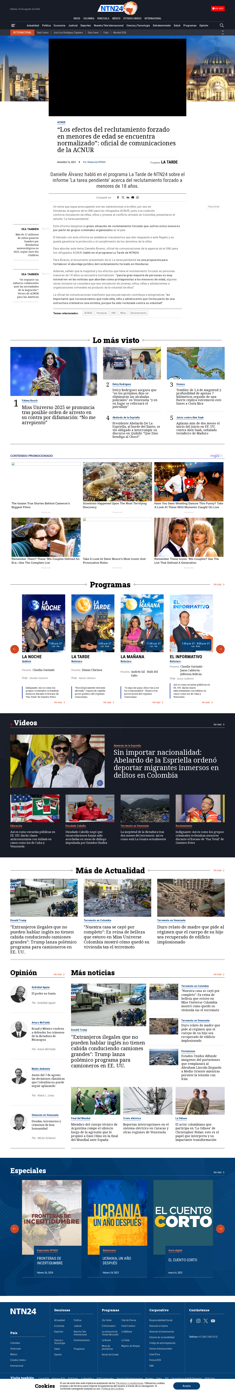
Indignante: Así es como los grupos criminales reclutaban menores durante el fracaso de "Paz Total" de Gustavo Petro (42, 692)
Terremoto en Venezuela (135, 825)
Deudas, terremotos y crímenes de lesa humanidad (46, 1124)
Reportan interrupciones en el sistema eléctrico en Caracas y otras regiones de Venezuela (146, 1128)
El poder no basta (44, 993)
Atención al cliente (158, 1326)
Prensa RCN (155, 1360)
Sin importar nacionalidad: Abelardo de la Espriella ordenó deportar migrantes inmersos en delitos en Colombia (166, 763)
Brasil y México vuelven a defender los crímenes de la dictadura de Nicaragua (48, 1034)
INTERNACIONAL (153, 18)
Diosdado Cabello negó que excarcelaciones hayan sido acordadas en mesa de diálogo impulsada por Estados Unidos (86, 837)
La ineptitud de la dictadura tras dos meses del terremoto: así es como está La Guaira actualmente (143, 835)
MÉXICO (116, 18)
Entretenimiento (162, 25)
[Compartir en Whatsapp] (137, 197)
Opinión (203, 25)
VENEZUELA (103, 18)
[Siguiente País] (223, 34)
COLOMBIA (88, 18)
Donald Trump (18, 920)
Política (46, 25)
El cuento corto (182, 1260)
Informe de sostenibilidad (161, 1337)
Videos (25, 722)
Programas (189, 25)
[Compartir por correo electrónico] (132, 197)
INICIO (77, 18)
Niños (123, 313)
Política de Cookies (112, 1388)
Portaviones (188, 1051)
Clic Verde (107, 1320)
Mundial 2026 (119, 32)
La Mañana (132, 656)
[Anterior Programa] (14, 649)
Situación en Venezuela (45, 1115)
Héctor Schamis (46, 1138)
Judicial (73, 25)
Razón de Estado (110, 1354)
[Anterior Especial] (14, 1229)
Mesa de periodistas (107, 1347)
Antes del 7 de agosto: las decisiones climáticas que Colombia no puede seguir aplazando (48, 1080)
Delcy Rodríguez (122, 384)
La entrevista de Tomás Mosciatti (110, 1333)
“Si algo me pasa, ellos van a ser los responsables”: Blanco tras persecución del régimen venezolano (141, 692)
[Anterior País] (223, 31)
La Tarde (169, 162)
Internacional (16, 1365)
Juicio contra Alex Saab (190, 417)
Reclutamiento (139, 313)
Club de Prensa (128, 1320)
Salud (177, 25)
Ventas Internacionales (160, 1348)
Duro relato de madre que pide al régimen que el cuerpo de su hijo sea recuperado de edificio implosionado (190, 934)
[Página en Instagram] (198, 1321)
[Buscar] (222, 25)
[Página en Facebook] (191, 1321)
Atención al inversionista (161, 1331)
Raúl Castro (43, 32)
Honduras (102, 313)
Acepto (187, 1385)
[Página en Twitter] (206, 1321)
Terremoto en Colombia (97, 920)
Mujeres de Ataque (130, 1346)
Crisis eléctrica (132, 1118)
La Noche (32, 656)
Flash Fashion (128, 1326)
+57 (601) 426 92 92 (208, 1336)
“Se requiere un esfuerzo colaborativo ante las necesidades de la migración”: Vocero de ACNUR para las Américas (26, 288)
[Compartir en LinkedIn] (128, 197)
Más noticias (93, 972)
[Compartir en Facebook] (118, 197)
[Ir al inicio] (28, 1316)
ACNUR (61, 122)
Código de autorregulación (162, 1343)
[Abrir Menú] (13, 25)
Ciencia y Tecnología (138, 25)
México (13, 1354)
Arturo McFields (41, 1022)
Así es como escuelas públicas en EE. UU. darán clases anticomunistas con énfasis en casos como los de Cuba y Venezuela (191, 690)
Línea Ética (154, 1354)
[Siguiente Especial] (220, 1229)
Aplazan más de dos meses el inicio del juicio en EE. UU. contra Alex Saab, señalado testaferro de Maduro (198, 428)
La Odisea (181, 1118)
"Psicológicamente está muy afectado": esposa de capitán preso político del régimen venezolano (90, 692)
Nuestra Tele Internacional (109, 25)
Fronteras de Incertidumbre (50, 1260)
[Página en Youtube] (213, 1321)
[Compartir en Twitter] (123, 197)
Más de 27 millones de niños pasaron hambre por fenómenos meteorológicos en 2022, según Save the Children (26, 245)
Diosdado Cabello (76, 825)
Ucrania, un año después (117, 1260)
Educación (16, 825)
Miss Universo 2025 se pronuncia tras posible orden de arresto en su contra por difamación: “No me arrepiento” (59, 415)
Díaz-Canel (93, 32)
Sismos (180, 384)
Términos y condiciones (129, 1383)
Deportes (86, 25)
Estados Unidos (18, 1360)
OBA (151, 1365)
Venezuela (15, 1348)
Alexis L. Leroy (45, 1095)
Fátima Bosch (30, 400)
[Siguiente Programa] (220, 649)
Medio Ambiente (41, 1068)
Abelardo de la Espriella (126, 417)
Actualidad (33, 25)
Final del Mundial (80, 1118)
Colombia (15, 1343)
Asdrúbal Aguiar (41, 987)
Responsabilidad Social (160, 1320)
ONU (113, 313)
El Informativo (186, 656)
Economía (59, 25)
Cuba (105, 32)
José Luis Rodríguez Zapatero (68, 32)
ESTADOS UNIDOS (132, 18)
